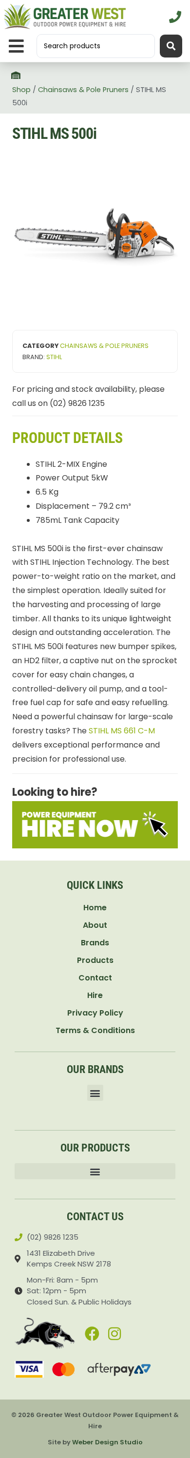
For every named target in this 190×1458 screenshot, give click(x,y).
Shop (21, 90)
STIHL (54, 357)
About (95, 925)
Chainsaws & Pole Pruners (83, 90)
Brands (95, 942)
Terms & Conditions (95, 1030)
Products (95, 960)
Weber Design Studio (107, 1442)
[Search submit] (171, 46)
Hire (95, 995)
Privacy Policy (95, 1012)
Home (95, 907)
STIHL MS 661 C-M (122, 730)
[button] (16, 46)
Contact (95, 977)
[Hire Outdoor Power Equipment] (95, 825)
